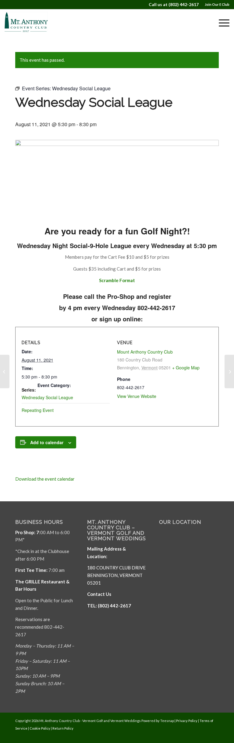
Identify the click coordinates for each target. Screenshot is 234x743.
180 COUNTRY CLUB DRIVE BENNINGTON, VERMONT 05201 (116, 575)
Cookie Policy (40, 728)
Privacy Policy (186, 721)
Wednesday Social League (47, 397)
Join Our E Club (217, 4)
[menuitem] (215, 4)
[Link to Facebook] (195, 735)
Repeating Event (38, 410)
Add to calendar (46, 442)
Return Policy (62, 728)
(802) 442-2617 (183, 4)
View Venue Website (136, 396)
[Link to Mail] (205, 735)
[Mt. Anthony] (33, 22)
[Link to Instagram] (214, 735)
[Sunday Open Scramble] (4, 371)
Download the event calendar (45, 479)
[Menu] (221, 22)
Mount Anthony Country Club (145, 352)
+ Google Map (186, 368)
